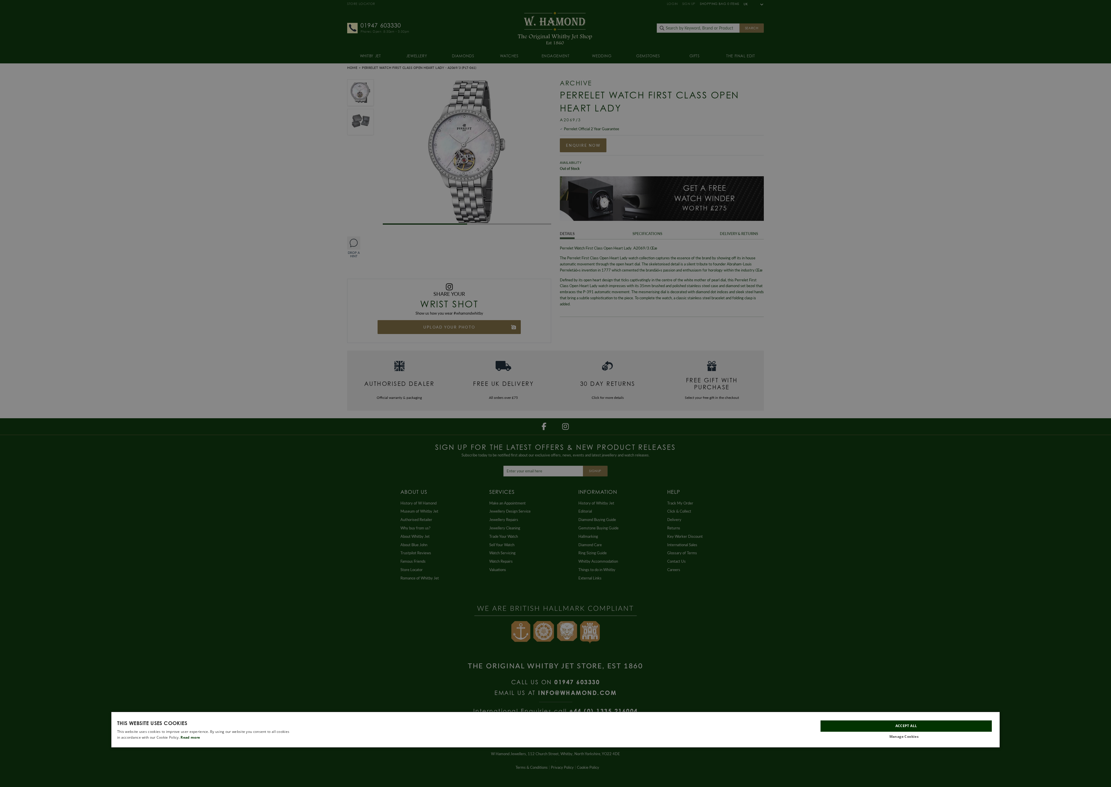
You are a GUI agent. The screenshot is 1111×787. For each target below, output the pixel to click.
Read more (190, 737)
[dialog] (555, 730)
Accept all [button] (906, 725)
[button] (906, 736)
